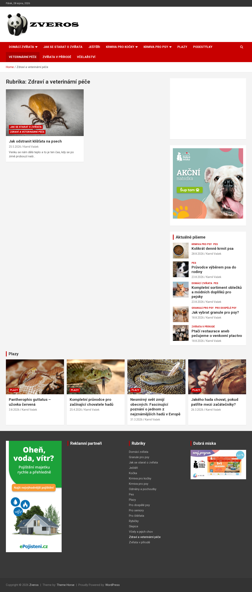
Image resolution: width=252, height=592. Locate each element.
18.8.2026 (198, 317)
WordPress (112, 585)
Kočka (133, 473)
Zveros (34, 585)
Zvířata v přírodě (57, 57)
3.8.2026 (14, 409)
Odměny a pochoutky (142, 489)
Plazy (182, 47)
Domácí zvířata (21, 47)
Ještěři (94, 47)
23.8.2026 (198, 277)
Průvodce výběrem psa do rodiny (214, 269)
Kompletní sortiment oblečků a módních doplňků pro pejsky (217, 292)
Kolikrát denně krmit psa (212, 248)
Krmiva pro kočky (120, 47)
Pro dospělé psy (225, 308)
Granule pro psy (203, 308)
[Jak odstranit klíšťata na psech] (45, 112)
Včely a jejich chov (141, 531)
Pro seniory (136, 510)
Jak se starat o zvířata (62, 47)
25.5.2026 (15, 146)
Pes (215, 244)
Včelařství (86, 57)
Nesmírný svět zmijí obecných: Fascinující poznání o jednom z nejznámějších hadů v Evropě (155, 406)
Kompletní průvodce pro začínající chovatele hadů (91, 402)
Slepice (133, 526)
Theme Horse (65, 585)
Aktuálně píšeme (190, 237)
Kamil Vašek (31, 146)
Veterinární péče (23, 57)
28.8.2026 (198, 253)
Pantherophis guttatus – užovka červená (30, 402)
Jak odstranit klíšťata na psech (35, 141)
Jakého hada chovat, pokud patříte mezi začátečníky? (214, 402)
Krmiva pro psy (156, 47)
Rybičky (134, 521)
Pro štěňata (136, 515)
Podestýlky (202, 47)
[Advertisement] (208, 108)
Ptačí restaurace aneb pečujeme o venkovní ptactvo (217, 333)
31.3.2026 (136, 419)
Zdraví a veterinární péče (27, 132)
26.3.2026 (197, 409)
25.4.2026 (76, 409)
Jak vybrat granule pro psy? (215, 312)
